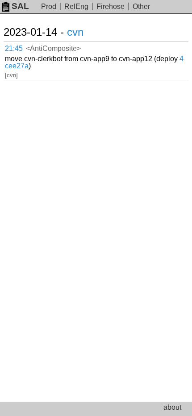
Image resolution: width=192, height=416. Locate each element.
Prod (48, 6)
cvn (75, 32)
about (172, 407)
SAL (20, 6)
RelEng (76, 6)
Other (141, 6)
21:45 (14, 48)
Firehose (110, 6)
